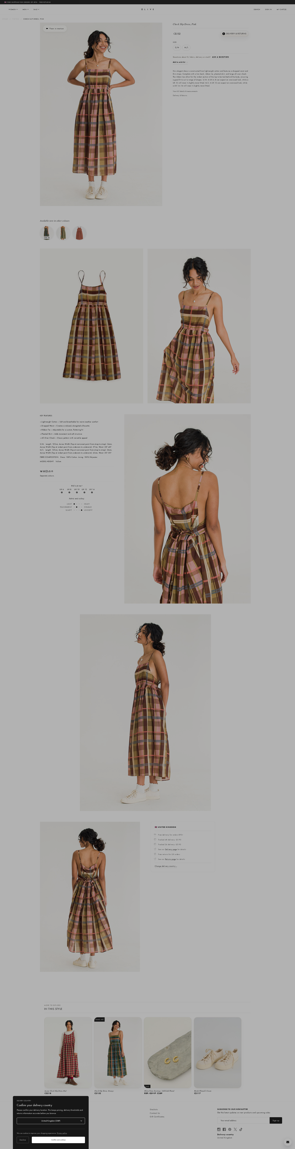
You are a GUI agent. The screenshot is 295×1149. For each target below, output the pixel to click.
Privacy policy (62, 1133)
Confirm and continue (58, 1140)
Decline (23, 1139)
